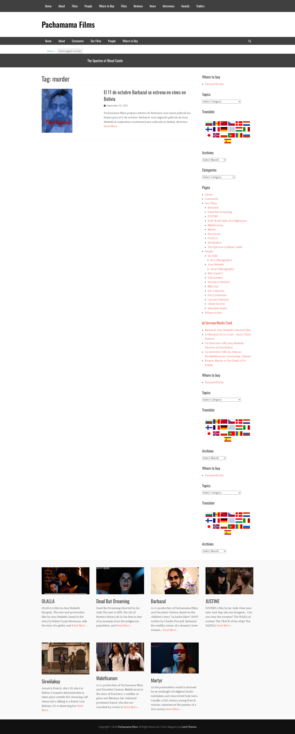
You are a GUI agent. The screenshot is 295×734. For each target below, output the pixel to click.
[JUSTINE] (229, 580)
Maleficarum (215, 225)
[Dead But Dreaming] (120, 580)
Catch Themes (188, 727)
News (153, 6)
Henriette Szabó (217, 308)
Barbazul (213, 207)
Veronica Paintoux (219, 282)
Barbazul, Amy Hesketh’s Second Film (228, 330)
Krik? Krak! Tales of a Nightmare (227, 220)
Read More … (112, 126)
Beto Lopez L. (215, 273)
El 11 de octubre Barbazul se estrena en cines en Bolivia (145, 95)
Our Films (96, 41)
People (88, 6)
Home (48, 6)
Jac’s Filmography (221, 260)
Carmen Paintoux (218, 299)
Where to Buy (106, 6)
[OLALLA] (65, 580)
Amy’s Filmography (222, 269)
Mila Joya (213, 286)
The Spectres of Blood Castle (225, 247)
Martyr (212, 229)
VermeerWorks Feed (218, 322)
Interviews (168, 6)
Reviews (138, 6)
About (61, 6)
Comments (78, 41)
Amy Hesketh (216, 264)
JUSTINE (213, 216)
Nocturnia (214, 233)
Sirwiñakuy (214, 242)
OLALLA (92, 60)
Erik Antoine (215, 277)
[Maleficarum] (120, 657)
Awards (185, 6)
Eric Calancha (216, 290)
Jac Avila (212, 255)
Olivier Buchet (216, 303)
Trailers (200, 6)
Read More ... (79, 625)
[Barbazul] (175, 580)
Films (75, 6)
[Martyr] (175, 658)
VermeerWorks (214, 84)
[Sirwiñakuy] (65, 658)
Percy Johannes (217, 295)
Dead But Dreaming (220, 212)
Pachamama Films (68, 24)
